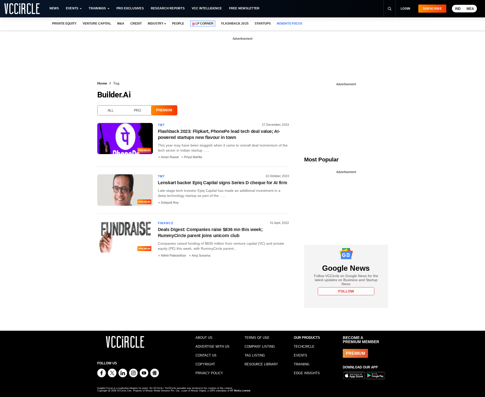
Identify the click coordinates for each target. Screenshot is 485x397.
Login (405, 8)
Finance (166, 223)
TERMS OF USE (257, 338)
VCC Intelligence (207, 8)
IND (457, 9)
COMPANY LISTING (260, 346)
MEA (470, 9)
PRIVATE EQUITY (64, 23)
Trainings (97, 8)
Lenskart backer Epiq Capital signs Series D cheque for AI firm (222, 182)
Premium (164, 110)
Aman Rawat (170, 157)
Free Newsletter (244, 8)
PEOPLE (178, 23)
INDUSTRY (155, 23)
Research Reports (168, 8)
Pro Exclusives (130, 8)
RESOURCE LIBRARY (261, 364)
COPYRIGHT (205, 364)
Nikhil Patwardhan (173, 255)
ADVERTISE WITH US (212, 346)
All (111, 110)
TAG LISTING (255, 355)
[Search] (389, 8)
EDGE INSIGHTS (307, 373)
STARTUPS (263, 23)
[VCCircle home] (22, 8)
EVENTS (300, 355)
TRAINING (301, 364)
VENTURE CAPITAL (97, 23)
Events (72, 8)
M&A (120, 23)
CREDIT (136, 23)
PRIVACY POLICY (209, 373)
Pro (137, 110)
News (54, 8)
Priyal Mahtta (193, 157)
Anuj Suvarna (201, 255)
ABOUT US (204, 338)
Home (102, 83)
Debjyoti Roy (170, 202)
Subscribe (432, 8)
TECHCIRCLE (304, 346)
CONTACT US (206, 355)
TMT (161, 125)
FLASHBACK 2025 (234, 23)
